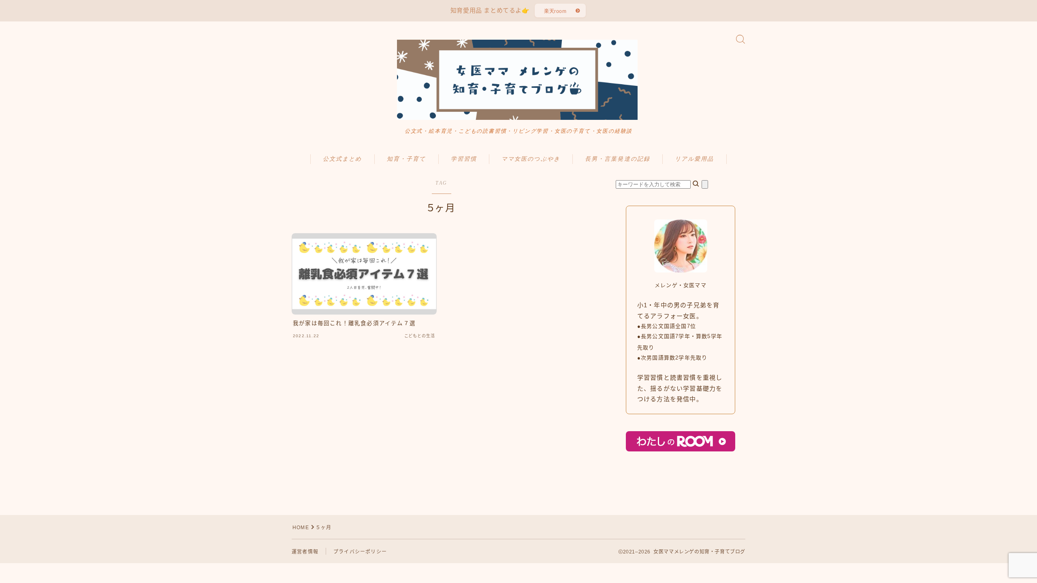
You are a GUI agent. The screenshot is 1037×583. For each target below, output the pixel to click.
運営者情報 (305, 552)
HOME (300, 527)
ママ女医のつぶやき (530, 159)
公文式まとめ (342, 159)
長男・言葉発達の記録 (617, 159)
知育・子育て (406, 159)
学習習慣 (464, 159)
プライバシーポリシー (360, 552)
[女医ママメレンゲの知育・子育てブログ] (518, 80)
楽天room (555, 11)
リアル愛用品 (694, 159)
